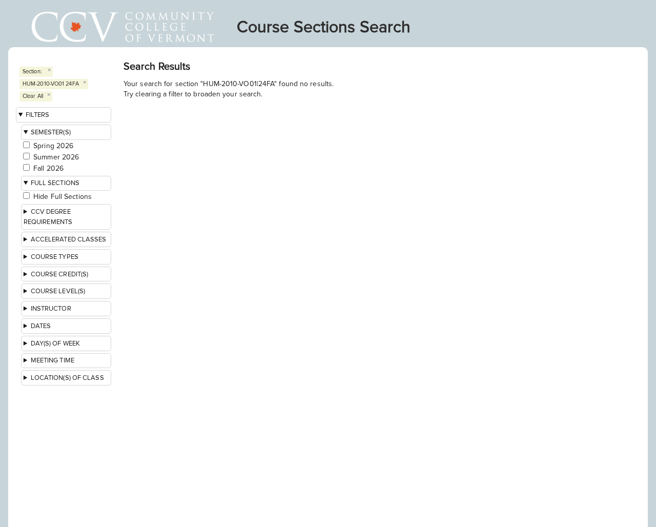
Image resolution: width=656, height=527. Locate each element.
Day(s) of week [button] (55, 343)
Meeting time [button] (52, 360)
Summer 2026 (56, 157)
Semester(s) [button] (51, 132)
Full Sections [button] (55, 183)
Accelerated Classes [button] (69, 239)
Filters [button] (38, 115)
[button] (66, 217)
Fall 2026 (48, 168)
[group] (67, 312)
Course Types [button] (54, 257)
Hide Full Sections (62, 196)
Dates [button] (41, 326)
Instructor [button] (51, 309)
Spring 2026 (53, 145)
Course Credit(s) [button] (60, 274)
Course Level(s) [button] (58, 291)
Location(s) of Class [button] (67, 378)
